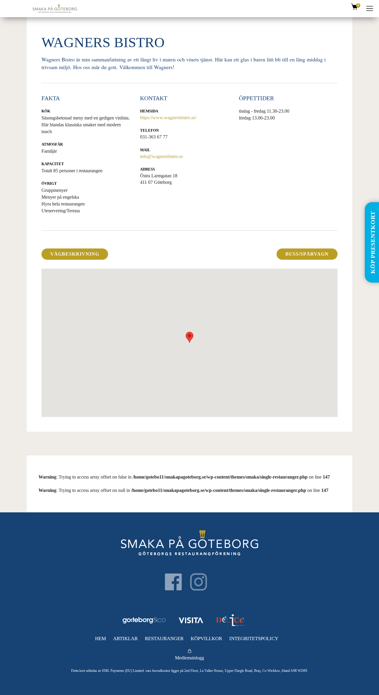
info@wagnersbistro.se (161, 156)
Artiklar (125, 638)
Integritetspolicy (253, 638)
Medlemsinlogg (189, 657)
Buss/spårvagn (307, 253)
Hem (100, 638)
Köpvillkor (206, 638)
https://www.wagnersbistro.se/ (168, 117)
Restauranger (164, 638)
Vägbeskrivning (74, 253)
